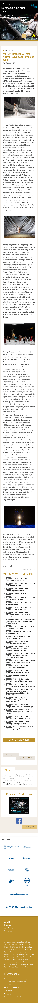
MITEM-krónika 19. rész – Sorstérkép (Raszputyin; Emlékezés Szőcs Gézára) (19, 699)
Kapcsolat (8, 931)
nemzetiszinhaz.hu (10, 984)
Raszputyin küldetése (19, 676)
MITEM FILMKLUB (18, 594)
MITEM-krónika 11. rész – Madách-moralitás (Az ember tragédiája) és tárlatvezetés (18, 648)
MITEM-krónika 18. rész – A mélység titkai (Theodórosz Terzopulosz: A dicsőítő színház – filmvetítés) (19, 692)
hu (24, 36)
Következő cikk (24, 758)
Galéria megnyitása (19, 739)
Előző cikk (11, 755)
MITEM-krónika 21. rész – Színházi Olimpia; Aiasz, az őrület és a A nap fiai (20, 711)
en (28, 36)
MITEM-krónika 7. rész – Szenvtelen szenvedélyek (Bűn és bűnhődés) (18, 614)
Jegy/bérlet (8, 928)
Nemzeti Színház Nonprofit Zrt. (15, 996)
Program (7, 925)
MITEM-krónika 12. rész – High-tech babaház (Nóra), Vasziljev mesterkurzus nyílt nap (20, 655)
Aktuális (7, 922)
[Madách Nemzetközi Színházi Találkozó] (33, 7)
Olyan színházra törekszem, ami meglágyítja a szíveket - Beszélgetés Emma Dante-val (20, 621)
